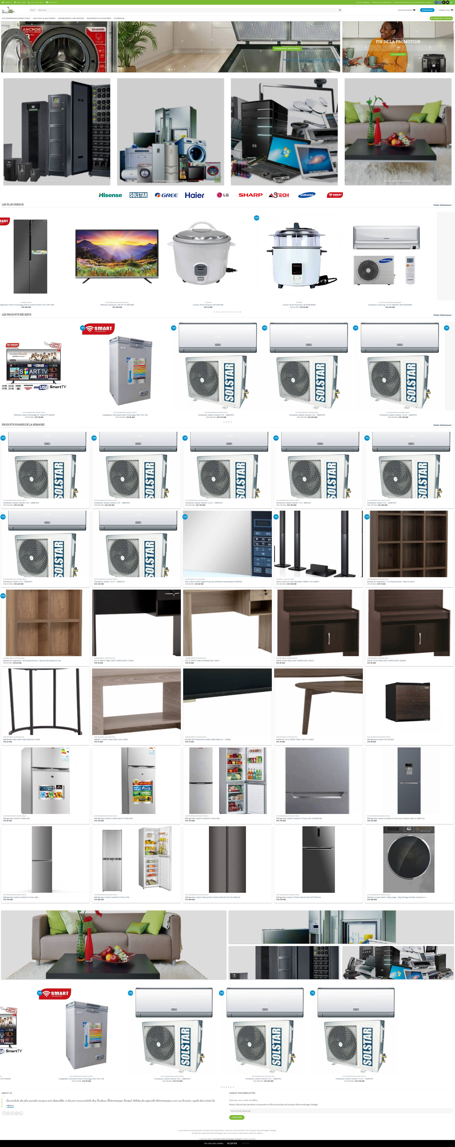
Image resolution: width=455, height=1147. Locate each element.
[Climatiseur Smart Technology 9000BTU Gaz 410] (190, 256)
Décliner (246, 1143)
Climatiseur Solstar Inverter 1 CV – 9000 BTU (293, 503)
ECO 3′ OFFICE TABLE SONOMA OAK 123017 (202, 661)
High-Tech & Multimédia (44, 18)
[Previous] (11, 47)
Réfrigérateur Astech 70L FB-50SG (380, 739)
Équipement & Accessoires (99, 18)
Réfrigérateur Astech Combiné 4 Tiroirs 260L (20, 897)
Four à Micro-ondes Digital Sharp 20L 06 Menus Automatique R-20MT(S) (213, 582)
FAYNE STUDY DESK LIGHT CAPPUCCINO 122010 (295, 661)
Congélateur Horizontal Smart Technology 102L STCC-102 (386, 415)
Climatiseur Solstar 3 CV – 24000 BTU (381, 503)
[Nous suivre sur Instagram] (440, 2)
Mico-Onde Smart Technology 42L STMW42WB (99, 305)
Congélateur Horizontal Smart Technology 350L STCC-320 (196, 1079)
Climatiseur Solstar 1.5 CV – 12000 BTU (109, 582)
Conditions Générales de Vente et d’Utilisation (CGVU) (412, 2)
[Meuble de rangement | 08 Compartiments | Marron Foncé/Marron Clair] (105, 1030)
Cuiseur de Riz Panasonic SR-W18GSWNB (378, 1079)
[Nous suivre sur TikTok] (444, 2)
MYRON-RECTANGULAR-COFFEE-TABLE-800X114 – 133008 (207, 739)
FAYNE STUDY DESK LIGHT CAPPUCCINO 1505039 (386, 661)
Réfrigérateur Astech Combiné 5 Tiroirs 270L (111, 897)
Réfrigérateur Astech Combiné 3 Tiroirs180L (202, 818)
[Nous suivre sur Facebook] (436, 2)
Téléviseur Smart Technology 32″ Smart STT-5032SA (295, 415)
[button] (446, 10)
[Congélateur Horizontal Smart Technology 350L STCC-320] (196, 1030)
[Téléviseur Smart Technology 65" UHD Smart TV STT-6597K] (113, 366)
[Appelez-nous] (451, 2)
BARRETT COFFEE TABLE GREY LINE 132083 (111, 739)
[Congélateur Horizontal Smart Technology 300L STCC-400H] (287, 1030)
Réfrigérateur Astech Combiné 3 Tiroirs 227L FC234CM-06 (299, 818)
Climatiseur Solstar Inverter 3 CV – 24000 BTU (21, 503)
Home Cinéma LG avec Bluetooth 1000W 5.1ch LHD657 (297, 582)
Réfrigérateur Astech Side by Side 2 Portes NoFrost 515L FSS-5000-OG (212, 897)
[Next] (330, 47)
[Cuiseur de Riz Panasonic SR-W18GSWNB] (378, 1030)
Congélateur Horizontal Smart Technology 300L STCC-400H (287, 1079)
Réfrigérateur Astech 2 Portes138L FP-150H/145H (113, 818)
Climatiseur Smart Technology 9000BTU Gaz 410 (190, 305)
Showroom (119, 18)
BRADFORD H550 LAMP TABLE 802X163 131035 (21, 739)
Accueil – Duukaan (362, 2)
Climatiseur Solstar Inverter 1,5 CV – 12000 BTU (204, 503)
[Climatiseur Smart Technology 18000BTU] (372, 256)
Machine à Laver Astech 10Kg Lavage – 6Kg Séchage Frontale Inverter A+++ (396, 897)
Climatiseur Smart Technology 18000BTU (372, 305)
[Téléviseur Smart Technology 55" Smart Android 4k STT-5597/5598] (204, 366)
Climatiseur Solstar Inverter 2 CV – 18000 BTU (112, 503)
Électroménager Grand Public (16, 18)
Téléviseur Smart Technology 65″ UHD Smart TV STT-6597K (113, 415)
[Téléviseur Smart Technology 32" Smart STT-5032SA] (295, 366)
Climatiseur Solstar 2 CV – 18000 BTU (17, 582)
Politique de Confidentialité (381, 2)
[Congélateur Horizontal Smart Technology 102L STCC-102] (386, 366)
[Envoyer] (340, 10)
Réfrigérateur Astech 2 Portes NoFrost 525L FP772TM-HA (298, 897)
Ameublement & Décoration (71, 18)
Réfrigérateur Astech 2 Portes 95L (16, 818)
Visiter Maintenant (442, 205)
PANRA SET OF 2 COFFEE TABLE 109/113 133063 (295, 739)
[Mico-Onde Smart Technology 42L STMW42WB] (99, 256)
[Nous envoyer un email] (447, 2)
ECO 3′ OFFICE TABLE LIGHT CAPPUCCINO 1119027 (114, 661)
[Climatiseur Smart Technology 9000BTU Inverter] (281, 256)
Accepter (232, 1143)
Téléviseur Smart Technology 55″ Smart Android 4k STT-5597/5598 (204, 415)
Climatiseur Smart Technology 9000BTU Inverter (281, 305)
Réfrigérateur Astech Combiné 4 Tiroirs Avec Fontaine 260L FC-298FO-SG (396, 818)
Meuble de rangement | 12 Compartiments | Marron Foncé (390, 582)
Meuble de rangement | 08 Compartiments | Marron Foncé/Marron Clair (32, 661)
